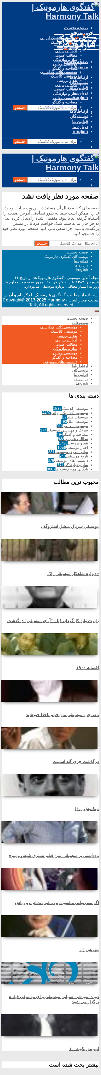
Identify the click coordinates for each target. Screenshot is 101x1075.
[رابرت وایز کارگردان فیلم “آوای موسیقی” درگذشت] (50, 597)
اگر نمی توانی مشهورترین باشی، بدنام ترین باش (57, 902)
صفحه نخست (76, 27)
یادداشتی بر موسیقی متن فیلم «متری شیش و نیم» (54, 855)
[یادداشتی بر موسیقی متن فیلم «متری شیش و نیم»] (50, 832)
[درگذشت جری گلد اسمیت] (50, 738)
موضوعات (78, 66)
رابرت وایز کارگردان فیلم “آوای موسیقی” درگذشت (53, 620)
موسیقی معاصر (64, 98)
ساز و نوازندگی (65, 93)
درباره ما (80, 126)
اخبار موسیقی (66, 85)
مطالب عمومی (65, 55)
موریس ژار (89, 949)
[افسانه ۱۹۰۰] (50, 644)
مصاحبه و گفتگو (64, 68)
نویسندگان (79, 82)
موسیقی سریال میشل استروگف (70, 526)
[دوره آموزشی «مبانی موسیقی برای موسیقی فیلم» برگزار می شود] (50, 973)
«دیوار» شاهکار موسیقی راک (73, 573)
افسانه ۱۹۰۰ (87, 667)
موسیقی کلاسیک (64, 76)
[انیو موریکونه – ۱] (50, 1025)
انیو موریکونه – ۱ (84, 1048)
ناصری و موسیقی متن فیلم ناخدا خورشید (62, 714)
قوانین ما (80, 121)
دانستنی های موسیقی (60, 106)
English (80, 131)
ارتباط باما (79, 77)
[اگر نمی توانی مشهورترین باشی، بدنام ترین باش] (50, 879)
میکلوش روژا (87, 808)
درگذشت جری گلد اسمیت (76, 761)
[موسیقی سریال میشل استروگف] (50, 503)
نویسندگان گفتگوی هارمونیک (66, 256)
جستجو (20, 108)
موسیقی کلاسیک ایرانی (58, 72)
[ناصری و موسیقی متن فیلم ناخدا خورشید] (50, 691)
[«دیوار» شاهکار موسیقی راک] (50, 550)
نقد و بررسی (67, 80)
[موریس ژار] (50, 926)
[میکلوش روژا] (50, 785)
